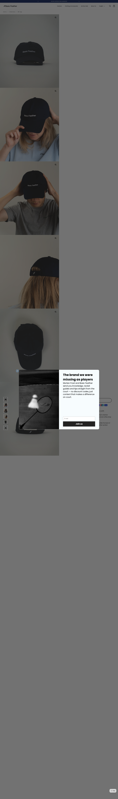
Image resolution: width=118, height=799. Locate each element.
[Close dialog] (17, 371)
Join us (79, 424)
